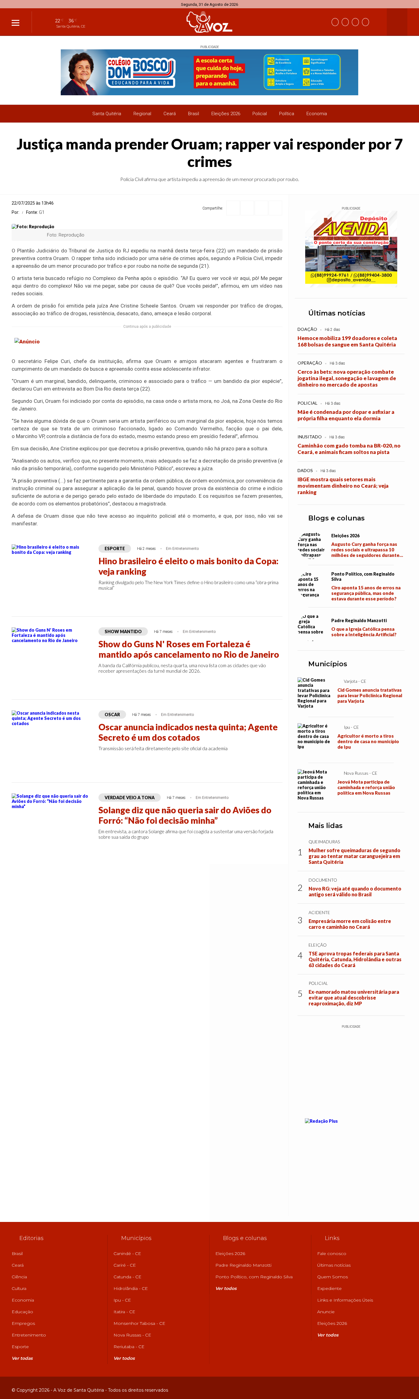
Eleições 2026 (225, 113)
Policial (259, 113)
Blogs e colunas (336, 518)
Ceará (169, 113)
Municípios (327, 664)
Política (286, 113)
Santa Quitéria (106, 113)
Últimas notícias (336, 313)
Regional (142, 113)
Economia (316, 113)
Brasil (193, 113)
